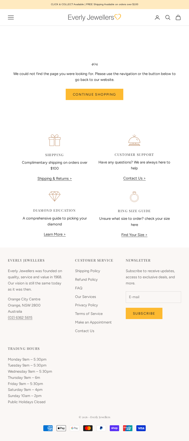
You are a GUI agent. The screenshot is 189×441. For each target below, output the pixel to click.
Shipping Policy (87, 271)
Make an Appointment (93, 322)
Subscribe (144, 313)
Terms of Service (89, 313)
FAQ (78, 288)
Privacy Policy (86, 305)
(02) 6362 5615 (20, 317)
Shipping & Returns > (54, 178)
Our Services (85, 296)
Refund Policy (86, 279)
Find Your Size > (134, 235)
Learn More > (55, 234)
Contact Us (84, 331)
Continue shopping (94, 94)
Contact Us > (134, 178)
